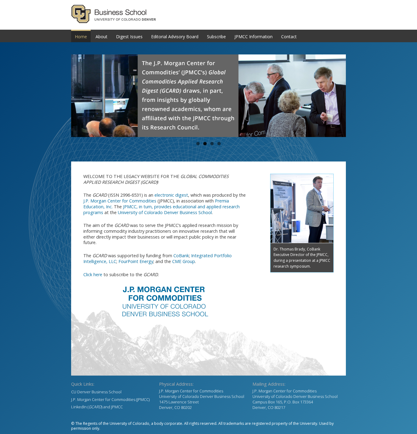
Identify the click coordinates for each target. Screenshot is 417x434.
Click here (92, 274)
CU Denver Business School (96, 392)
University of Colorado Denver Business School (165, 212)
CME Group (183, 261)
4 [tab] (219, 143)
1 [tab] (198, 143)
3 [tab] (212, 143)
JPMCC (117, 407)
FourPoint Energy (135, 261)
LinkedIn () (86, 407)
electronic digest (171, 195)
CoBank (181, 255)
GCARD (208, 14)
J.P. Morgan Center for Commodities (119, 201)
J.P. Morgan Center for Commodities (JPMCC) (110, 399)
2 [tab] (205, 143)
